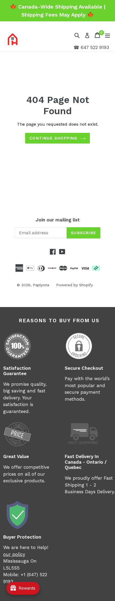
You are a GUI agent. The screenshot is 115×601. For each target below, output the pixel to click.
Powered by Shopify (74, 285)
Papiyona (41, 285)
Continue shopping (53, 138)
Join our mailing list (58, 219)
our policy (14, 554)
